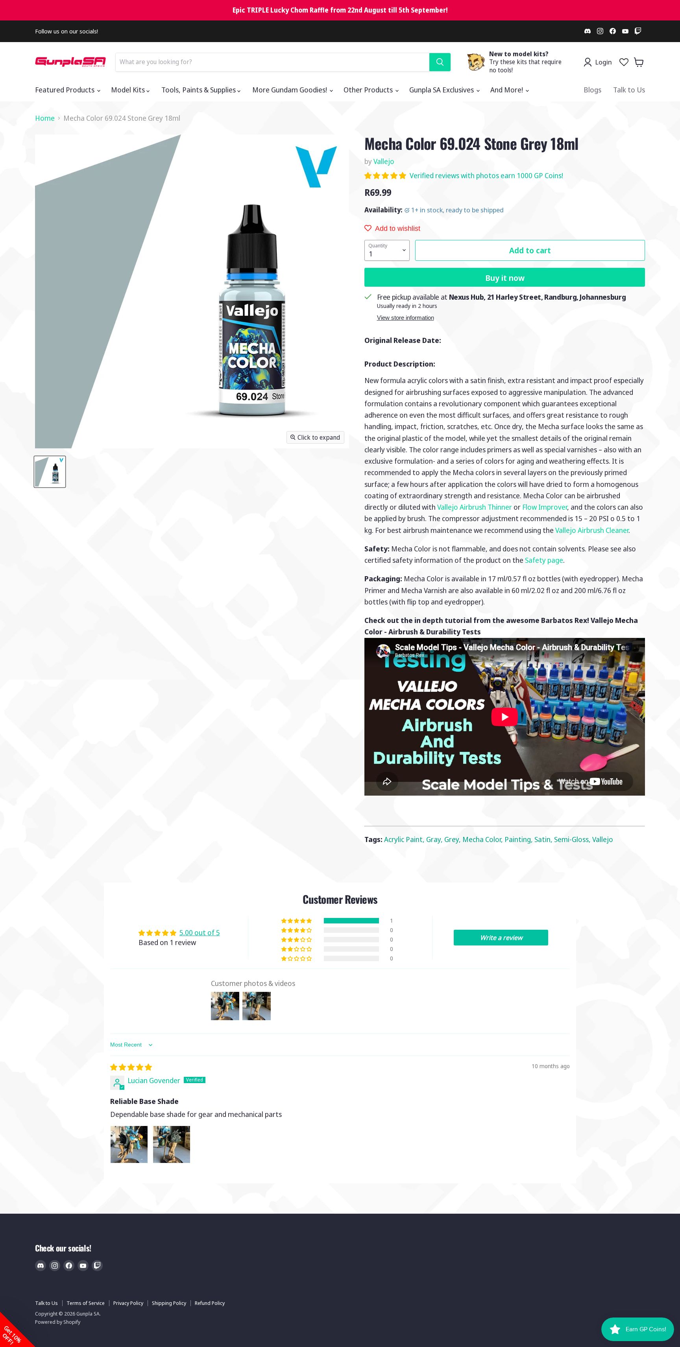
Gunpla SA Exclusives (442, 89)
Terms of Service (86, 1302)
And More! (507, 89)
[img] (131, 1067)
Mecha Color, (483, 839)
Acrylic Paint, (405, 839)
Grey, (453, 839)
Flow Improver (544, 507)
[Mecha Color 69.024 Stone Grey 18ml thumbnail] (49, 471)
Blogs (592, 89)
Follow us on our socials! (66, 31)
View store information (405, 318)
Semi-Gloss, (573, 839)
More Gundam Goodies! (290, 89)
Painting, (519, 839)
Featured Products (65, 89)
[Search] (440, 62)
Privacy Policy (128, 1302)
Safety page (544, 560)
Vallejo (383, 161)
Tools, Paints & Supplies (199, 89)
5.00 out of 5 (199, 932)
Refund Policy (210, 1302)
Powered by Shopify (57, 1321)
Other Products (369, 89)
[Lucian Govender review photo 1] (129, 1144)
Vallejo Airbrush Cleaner (591, 530)
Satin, (544, 839)
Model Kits (128, 89)
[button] (386, 175)
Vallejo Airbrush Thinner (474, 507)
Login (603, 61)
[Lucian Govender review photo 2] (171, 1144)
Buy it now (505, 277)
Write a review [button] (501, 937)
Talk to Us (629, 89)
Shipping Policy (169, 1302)
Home (45, 118)
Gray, (435, 839)
